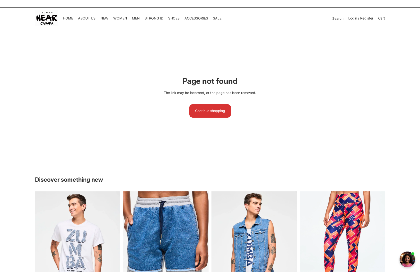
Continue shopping (210, 111)
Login (352, 18)
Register (366, 18)
